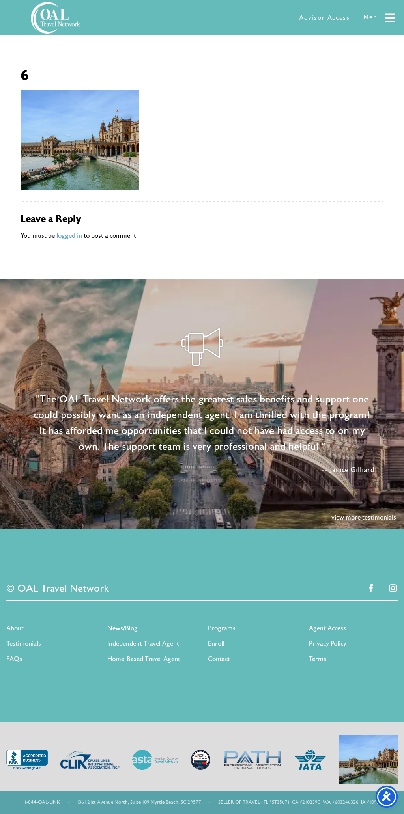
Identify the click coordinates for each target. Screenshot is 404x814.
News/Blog (122, 628)
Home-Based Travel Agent (143, 659)
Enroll (216, 644)
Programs (222, 628)
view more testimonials (363, 518)
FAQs (14, 659)
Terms (317, 659)
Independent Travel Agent (143, 644)
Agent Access (327, 628)
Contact (219, 659)
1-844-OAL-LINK (42, 802)
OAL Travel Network (55, 18)
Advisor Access (324, 18)
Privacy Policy (327, 644)
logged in (69, 236)
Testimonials (23, 644)
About (15, 628)
